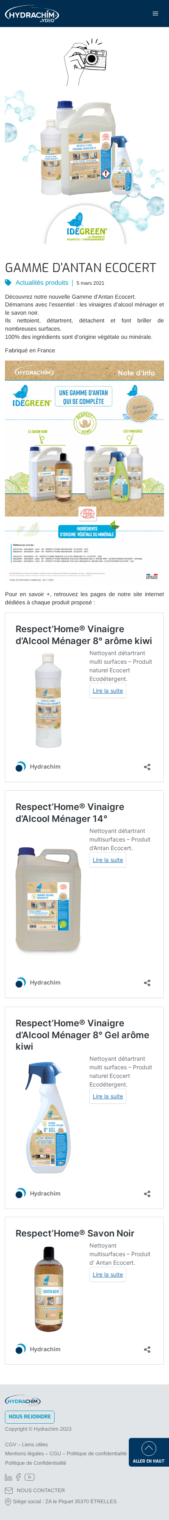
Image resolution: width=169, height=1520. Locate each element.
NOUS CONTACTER (41, 1490)
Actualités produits (41, 282)
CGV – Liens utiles (26, 1444)
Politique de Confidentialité (35, 1463)
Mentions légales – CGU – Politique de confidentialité (66, 1453)
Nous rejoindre (30, 1416)
